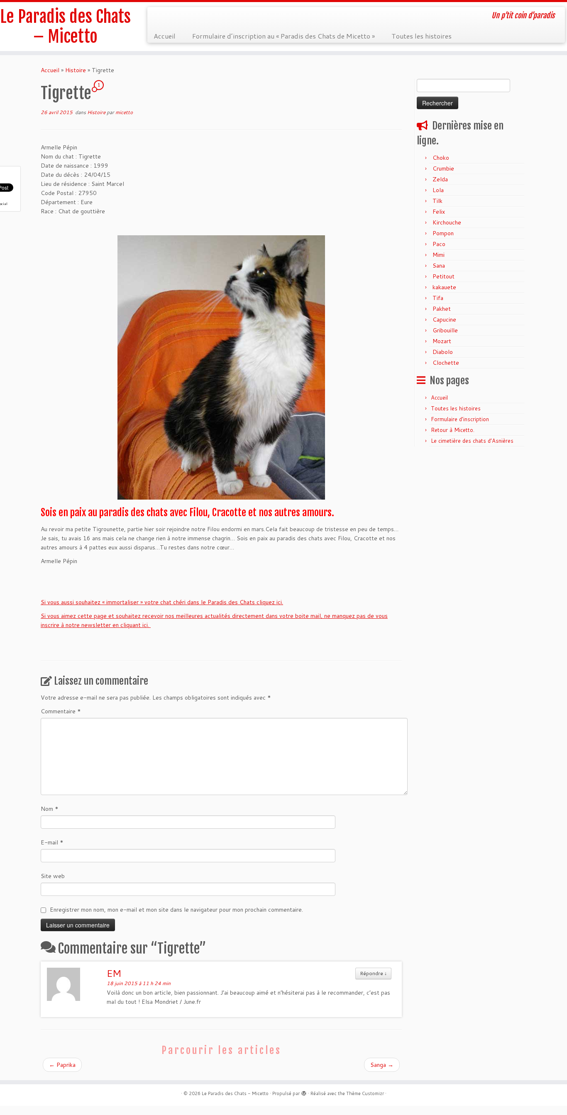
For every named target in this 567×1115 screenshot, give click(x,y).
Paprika (62, 1065)
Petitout (444, 276)
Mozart (442, 341)
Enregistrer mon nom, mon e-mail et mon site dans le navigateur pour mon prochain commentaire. (176, 909)
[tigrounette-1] (221, 367)
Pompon (443, 233)
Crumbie (443, 168)
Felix (439, 211)
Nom (50, 809)
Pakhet (442, 309)
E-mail (52, 842)
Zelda (440, 179)
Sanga (381, 1065)
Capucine (444, 319)
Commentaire (61, 711)
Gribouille (445, 330)
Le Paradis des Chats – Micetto (65, 26)
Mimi (439, 255)
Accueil (165, 36)
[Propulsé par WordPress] (304, 1092)
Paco (439, 244)
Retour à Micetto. (452, 430)
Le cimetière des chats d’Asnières (472, 440)
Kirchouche (447, 222)
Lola (438, 190)
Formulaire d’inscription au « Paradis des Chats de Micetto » (283, 36)
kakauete (444, 287)
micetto (124, 112)
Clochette (446, 363)
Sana (439, 265)
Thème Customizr (365, 1093)
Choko (441, 158)
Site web (53, 876)
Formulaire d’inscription (460, 419)
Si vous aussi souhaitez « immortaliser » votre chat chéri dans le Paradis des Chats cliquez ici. (162, 602)
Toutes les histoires (421, 36)
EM (114, 973)
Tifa (438, 298)
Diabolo (443, 352)
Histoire (75, 70)
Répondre (373, 973)
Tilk (437, 201)
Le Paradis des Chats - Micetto (235, 1093)
